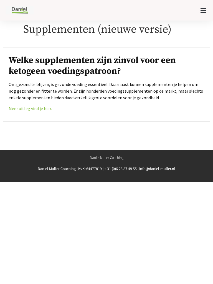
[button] (203, 10)
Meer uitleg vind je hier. (30, 108)
